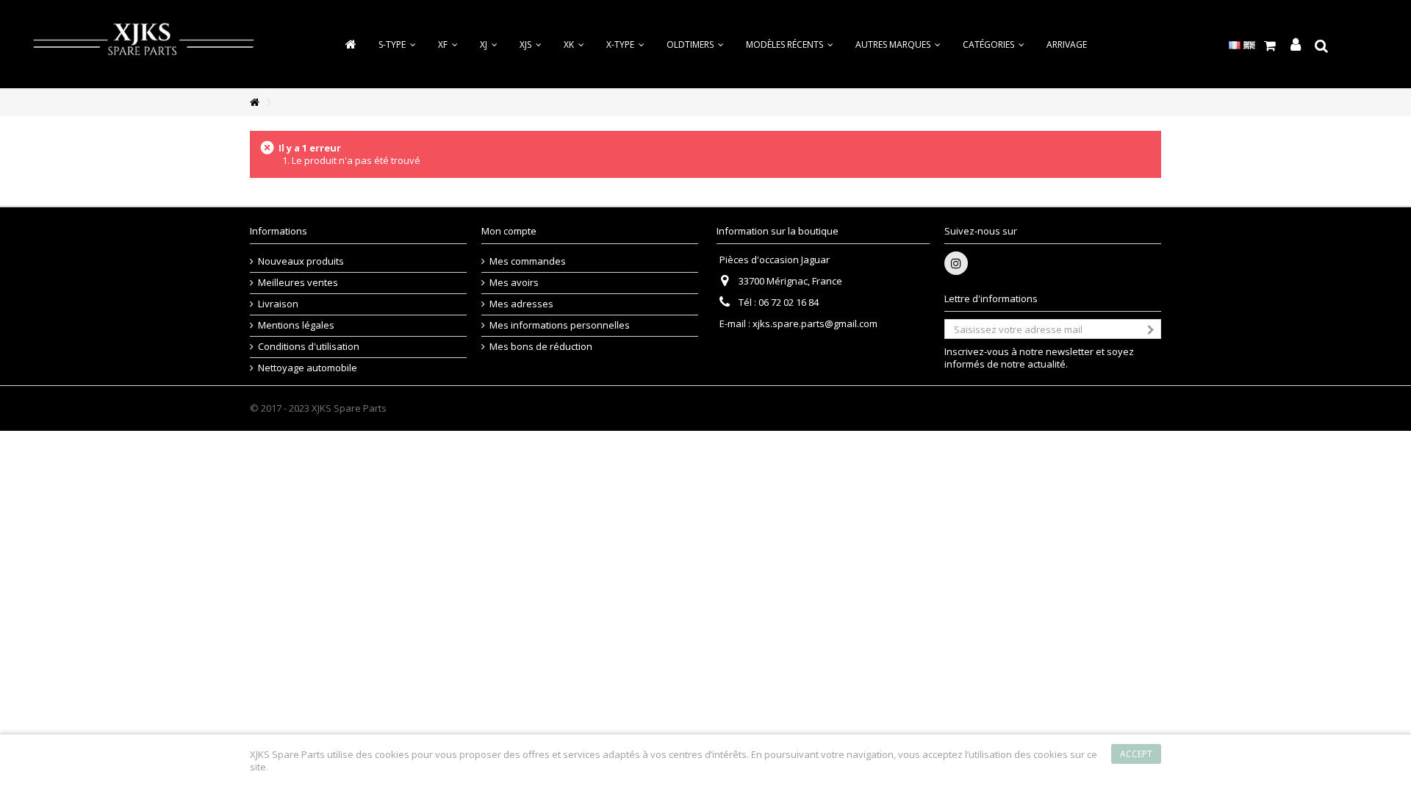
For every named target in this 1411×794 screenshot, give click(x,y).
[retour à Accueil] (254, 102)
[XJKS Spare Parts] (143, 42)
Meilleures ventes (298, 282)
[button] (993, 44)
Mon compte (508, 230)
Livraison (278, 304)
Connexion (1295, 45)
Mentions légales (296, 325)
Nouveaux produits (301, 261)
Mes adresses (521, 304)
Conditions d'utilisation (308, 346)
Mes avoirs (514, 282)
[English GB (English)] (1249, 44)
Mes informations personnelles (559, 325)
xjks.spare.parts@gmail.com (815, 323)
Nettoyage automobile (307, 368)
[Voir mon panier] (1269, 45)
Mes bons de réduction (540, 346)
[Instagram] (956, 263)
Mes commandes (527, 261)
